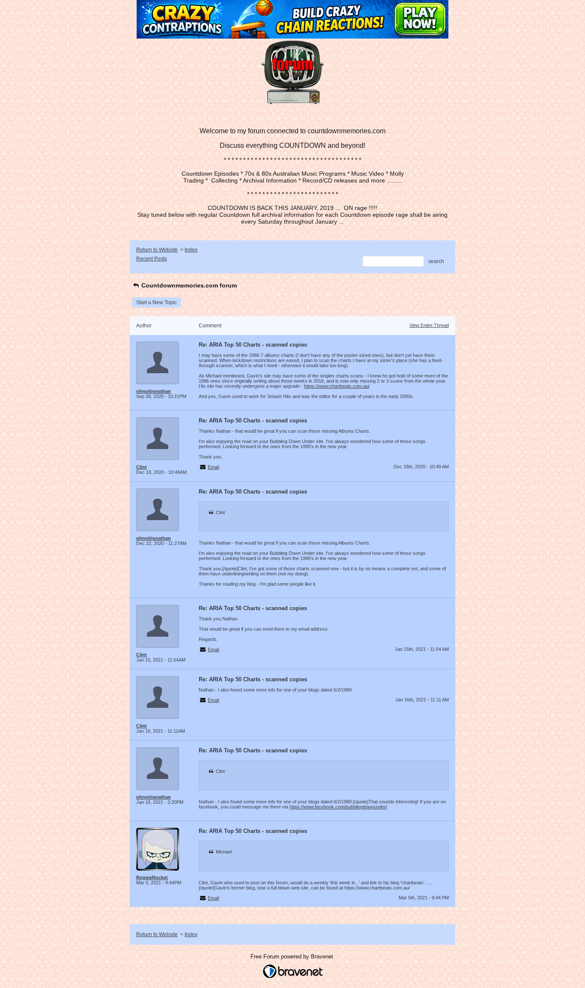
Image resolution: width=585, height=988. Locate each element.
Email (213, 467)
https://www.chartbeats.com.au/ (337, 386)
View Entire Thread (429, 325)
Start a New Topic (156, 302)
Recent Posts (151, 259)
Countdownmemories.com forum (188, 285)
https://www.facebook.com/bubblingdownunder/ (338, 806)
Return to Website (157, 250)
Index (191, 250)
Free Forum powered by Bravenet (293, 956)
